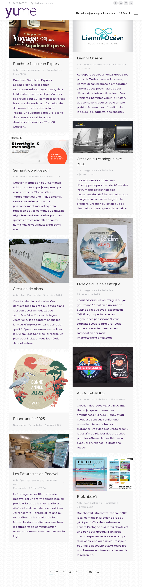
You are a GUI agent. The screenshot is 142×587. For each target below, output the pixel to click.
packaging (38, 480)
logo (86, 64)
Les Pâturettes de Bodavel (35, 474)
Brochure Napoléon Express (36, 64)
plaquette (38, 70)
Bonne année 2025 (29, 419)
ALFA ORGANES (91, 393)
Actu (16, 70)
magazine (25, 70)
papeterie (51, 480)
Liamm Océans (90, 58)
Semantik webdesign (31, 170)
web (105, 64)
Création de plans (28, 289)
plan (22, 295)
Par (53, 70)
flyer (22, 480)
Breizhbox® (87, 497)
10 (90, 572)
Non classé (19, 425)
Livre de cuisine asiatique (98, 284)
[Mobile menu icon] (136, 13)
